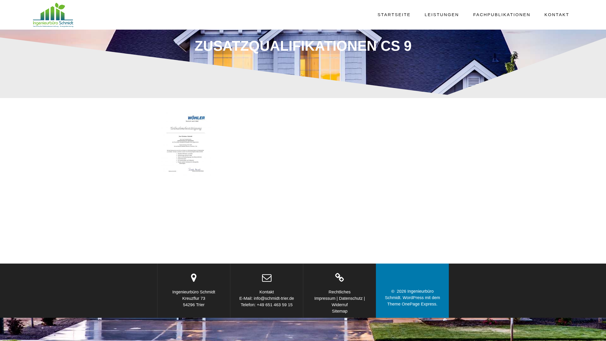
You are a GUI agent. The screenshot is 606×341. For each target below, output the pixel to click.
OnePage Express (419, 304)
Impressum (324, 298)
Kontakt (556, 14)
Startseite (394, 14)
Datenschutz (351, 298)
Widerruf (340, 304)
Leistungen (442, 14)
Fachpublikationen (501, 14)
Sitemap (340, 311)
